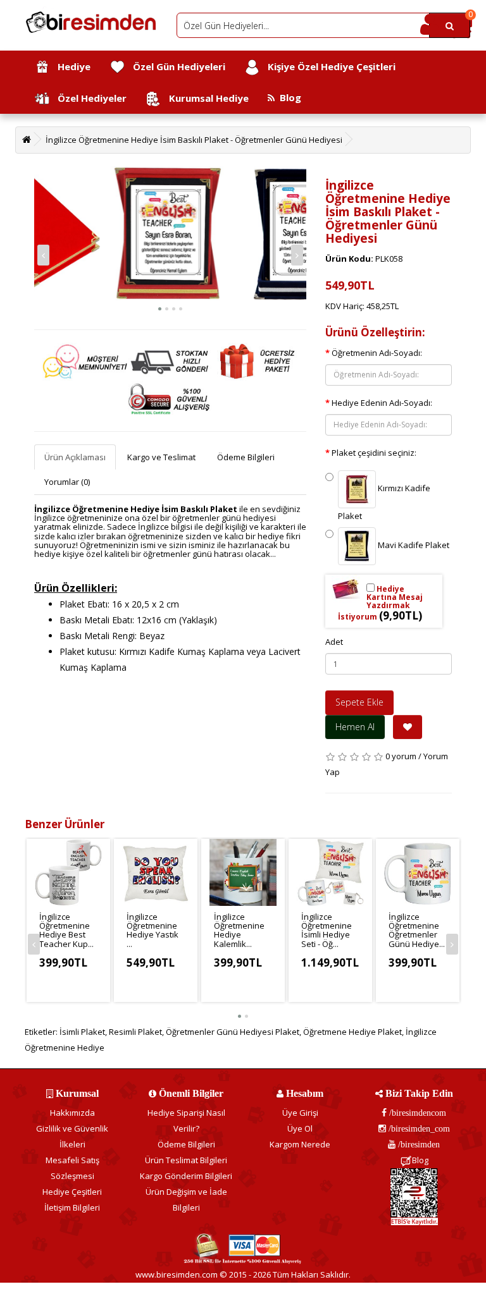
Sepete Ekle (359, 702)
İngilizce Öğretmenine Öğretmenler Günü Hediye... (417, 930)
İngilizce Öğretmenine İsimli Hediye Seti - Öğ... (326, 930)
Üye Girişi (300, 1112)
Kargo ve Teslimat (161, 457)
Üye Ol (300, 1128)
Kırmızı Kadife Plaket (384, 502)
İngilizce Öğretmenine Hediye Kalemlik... (239, 930)
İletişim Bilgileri (72, 1207)
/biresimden (418, 1144)
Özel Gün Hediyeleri (175, 66)
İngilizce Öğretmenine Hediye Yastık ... (152, 930)
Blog (288, 97)
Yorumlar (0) (67, 481)
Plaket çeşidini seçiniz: (374, 452)
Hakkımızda (72, 1112)
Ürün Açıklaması (75, 457)
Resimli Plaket (135, 1031)
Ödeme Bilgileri (246, 457)
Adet (334, 641)
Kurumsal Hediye (205, 98)
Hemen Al (355, 727)
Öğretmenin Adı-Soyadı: (377, 352)
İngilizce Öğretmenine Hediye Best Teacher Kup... (66, 930)
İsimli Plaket (82, 1031)
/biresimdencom (416, 1112)
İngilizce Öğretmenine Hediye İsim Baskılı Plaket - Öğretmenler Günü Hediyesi (194, 139)
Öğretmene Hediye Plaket (352, 1031)
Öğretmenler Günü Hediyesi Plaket (232, 1031)
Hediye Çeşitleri (72, 1191)
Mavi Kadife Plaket (412, 545)
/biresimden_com (418, 1128)
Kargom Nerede (300, 1144)
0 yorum (400, 756)
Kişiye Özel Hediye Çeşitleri (328, 66)
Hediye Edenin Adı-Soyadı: (382, 402)
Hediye (70, 66)
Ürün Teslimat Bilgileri (186, 1160)
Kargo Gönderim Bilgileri (186, 1176)
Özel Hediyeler (88, 98)
